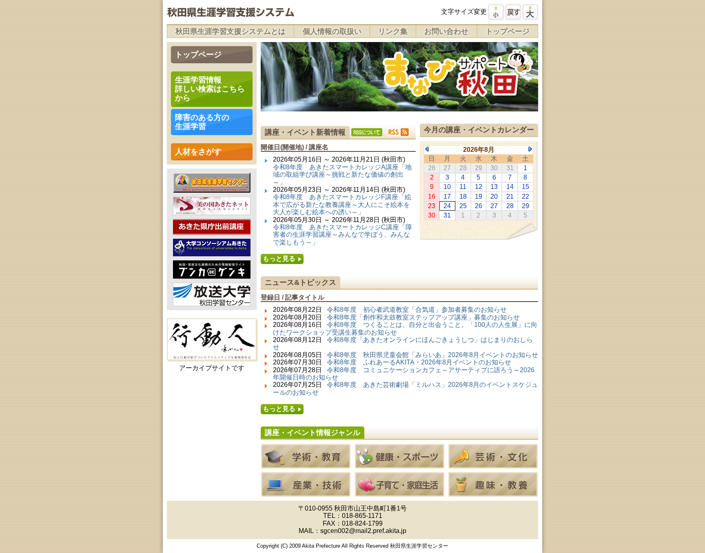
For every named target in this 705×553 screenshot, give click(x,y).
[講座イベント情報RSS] (398, 132)
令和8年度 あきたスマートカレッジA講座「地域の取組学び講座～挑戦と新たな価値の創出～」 (342, 175)
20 (494, 196)
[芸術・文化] (493, 464)
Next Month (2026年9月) (530, 149)
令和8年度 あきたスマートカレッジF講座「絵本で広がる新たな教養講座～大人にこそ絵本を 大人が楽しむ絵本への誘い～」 (342, 204)
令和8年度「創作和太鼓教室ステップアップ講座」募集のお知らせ (423, 317)
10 (447, 186)
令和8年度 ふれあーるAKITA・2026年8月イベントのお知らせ (419, 362)
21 (510, 196)
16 (431, 196)
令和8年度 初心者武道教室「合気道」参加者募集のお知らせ (417, 309)
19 (478, 196)
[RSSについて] (366, 132)
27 (494, 205)
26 (478, 205)
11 (462, 186)
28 (510, 205)
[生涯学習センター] (212, 188)
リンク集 (393, 31)
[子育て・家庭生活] (399, 492)
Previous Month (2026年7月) (427, 149)
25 (463, 205)
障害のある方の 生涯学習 (202, 122)
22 (525, 196)
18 (463, 196)
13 (494, 186)
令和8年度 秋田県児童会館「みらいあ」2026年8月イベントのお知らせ (432, 354)
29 (525, 205)
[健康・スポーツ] (399, 464)
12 (478, 186)
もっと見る (279, 258)
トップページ (508, 31)
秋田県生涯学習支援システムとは (230, 31)
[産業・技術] (305, 492)
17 (447, 196)
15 (525, 186)
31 (447, 215)
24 (447, 205)
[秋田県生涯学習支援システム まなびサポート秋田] (230, 13)
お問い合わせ (446, 31)
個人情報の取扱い (332, 31)
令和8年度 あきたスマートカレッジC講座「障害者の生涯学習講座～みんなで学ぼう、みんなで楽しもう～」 (342, 235)
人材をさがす (198, 151)
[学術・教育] (305, 464)
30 (431, 215)
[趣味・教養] (493, 492)
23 (431, 205)
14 (510, 186)
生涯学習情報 (210, 89)
